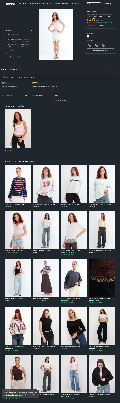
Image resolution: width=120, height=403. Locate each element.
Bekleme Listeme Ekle (89, 46)
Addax (10, 392)
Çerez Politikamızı (8, 395)
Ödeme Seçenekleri (12, 54)
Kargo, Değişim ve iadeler (13, 57)
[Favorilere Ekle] (109, 17)
